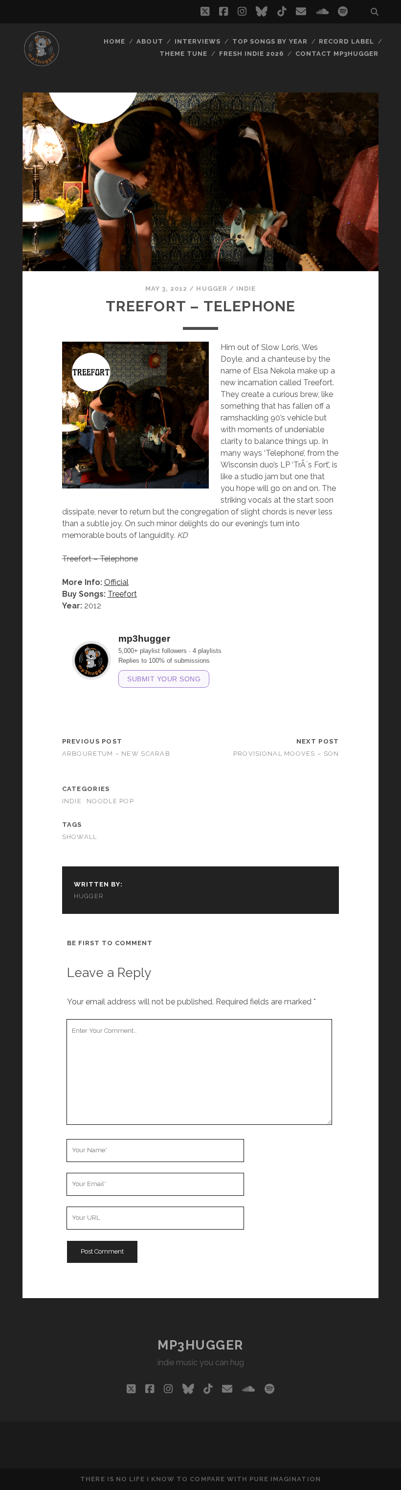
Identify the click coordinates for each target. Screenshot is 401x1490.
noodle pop (110, 801)
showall (79, 836)
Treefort (122, 594)
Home (114, 41)
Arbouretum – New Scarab (116, 753)
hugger (211, 288)
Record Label (346, 41)
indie (246, 288)
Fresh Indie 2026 (251, 53)
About (149, 41)
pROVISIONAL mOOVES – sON (286, 753)
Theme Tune (183, 53)
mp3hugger (200, 1345)
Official (116, 582)
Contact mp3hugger (337, 53)
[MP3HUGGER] (41, 63)
